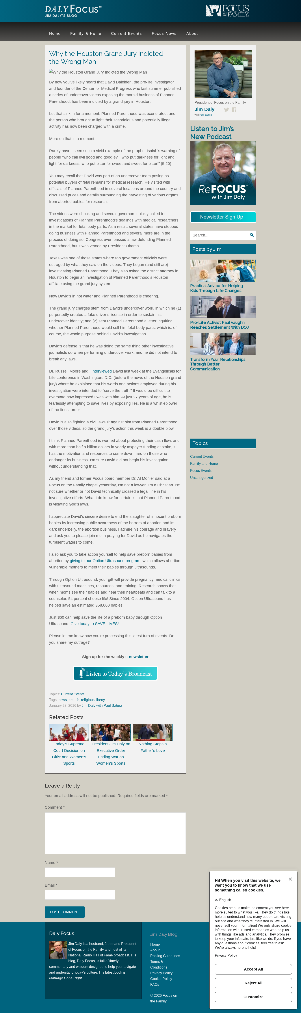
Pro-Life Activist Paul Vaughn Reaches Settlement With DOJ (219, 325)
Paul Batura (205, 114)
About (155, 950)
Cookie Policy (161, 979)
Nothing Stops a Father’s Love (153, 747)
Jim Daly (73, 11)
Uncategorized (201, 478)
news (62, 700)
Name (51, 862)
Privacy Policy (161, 973)
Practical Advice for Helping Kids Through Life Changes (216, 288)
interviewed (102, 371)
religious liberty (93, 700)
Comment (55, 807)
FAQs (154, 984)
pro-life (74, 700)
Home (155, 944)
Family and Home (204, 463)
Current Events (72, 694)
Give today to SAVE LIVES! (94, 624)
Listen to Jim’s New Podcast (212, 132)
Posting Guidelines (165, 956)
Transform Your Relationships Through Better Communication (217, 364)
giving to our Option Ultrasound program (105, 561)
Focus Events (201, 470)
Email (51, 885)
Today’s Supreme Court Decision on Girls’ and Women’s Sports (69, 754)
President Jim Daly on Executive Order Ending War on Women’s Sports (111, 754)
